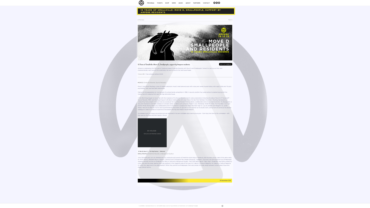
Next (229, 19)
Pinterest (152, 181)
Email (156, 180)
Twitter (143, 180)
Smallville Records (149, 82)
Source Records (160, 82)
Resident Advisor (230, 206)
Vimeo (219, 206)
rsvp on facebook (225, 64)
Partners (196, 3)
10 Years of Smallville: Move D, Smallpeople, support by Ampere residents (164, 64)
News (174, 3)
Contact (206, 3)
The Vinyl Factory (153, 151)
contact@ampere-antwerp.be (175, 205)
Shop (167, 3)
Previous (141, 19)
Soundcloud (226, 206)
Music (181, 3)
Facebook (139, 181)
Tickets (159, 3)
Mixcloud (162, 151)
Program (150, 3)
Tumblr (147, 180)
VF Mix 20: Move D (143, 151)
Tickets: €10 (141, 74)
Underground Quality (166, 153)
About (188, 3)
